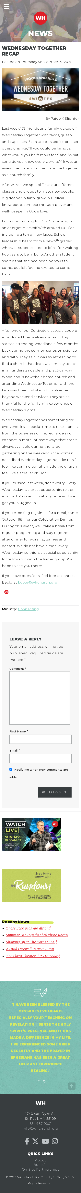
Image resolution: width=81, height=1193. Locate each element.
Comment (17, 668)
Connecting (28, 609)
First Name (17, 731)
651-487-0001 (40, 1124)
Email (13, 750)
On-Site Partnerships (40, 1169)
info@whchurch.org (40, 1128)
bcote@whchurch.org (37, 582)
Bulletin (40, 1165)
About (40, 1160)
